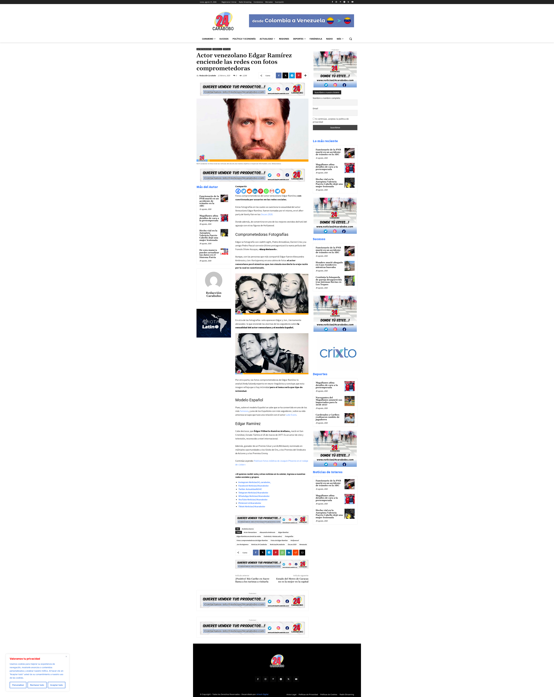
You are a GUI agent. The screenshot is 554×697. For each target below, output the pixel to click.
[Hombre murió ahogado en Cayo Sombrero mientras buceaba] (350, 266)
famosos (244, 411)
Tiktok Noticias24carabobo (251, 506)
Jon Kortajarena (242, 544)
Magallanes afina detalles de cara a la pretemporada (209, 218)
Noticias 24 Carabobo (259, 544)
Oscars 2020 (267, 214)
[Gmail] (271, 191)
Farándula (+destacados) (273, 536)
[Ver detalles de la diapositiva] (338, 370)
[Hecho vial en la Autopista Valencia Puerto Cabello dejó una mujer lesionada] (224, 233)
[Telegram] (344, 2)
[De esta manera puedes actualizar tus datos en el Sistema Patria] (224, 252)
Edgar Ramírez (283, 532)
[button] (350, 38)
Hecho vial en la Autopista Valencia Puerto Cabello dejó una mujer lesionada (208, 235)
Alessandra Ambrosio (267, 532)
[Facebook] (332, 2)
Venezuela (303, 544)
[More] (305, 75)
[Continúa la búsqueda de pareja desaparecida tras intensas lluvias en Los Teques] (350, 281)
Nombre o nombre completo (326, 98)
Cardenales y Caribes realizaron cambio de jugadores (327, 417)
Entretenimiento (204, 49)
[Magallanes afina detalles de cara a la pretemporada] (224, 218)
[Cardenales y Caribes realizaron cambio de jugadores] (350, 418)
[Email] (302, 552)
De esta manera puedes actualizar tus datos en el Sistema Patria (209, 254)
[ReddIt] (295, 552)
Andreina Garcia (247, 529)
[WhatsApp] (282, 552)
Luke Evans (291, 414)
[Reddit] (249, 191)
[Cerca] (66, 656)
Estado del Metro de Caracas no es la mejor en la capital (292, 580)
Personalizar (18, 685)
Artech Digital (262, 694)
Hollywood (294, 540)
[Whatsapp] (266, 191)
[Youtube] (352, 2)
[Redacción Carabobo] (213, 280)
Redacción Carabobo (207, 75)
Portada (226, 49)
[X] (348, 2)
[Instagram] (336, 2)
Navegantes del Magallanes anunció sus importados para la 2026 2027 (329, 401)
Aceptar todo (56, 685)
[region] (37, 672)
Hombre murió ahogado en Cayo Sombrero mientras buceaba (329, 265)
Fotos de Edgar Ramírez (279, 540)
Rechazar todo (37, 685)
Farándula (217, 49)
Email (315, 108)
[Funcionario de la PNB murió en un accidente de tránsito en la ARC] (224, 198)
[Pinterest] (340, 2)
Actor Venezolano (250, 532)
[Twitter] (243, 191)
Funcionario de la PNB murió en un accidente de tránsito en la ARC (209, 201)
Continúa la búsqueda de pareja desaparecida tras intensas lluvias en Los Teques (329, 281)
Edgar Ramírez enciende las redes (248, 536)
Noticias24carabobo (277, 544)
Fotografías (289, 536)
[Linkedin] (255, 191)
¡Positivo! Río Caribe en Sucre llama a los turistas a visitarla (252, 580)
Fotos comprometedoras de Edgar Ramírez (252, 540)
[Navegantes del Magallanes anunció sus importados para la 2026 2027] (350, 401)
